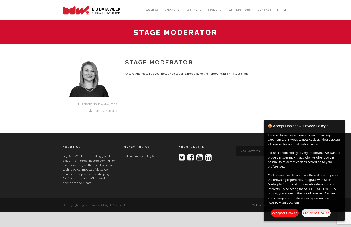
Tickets (214, 10)
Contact (264, 10)
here (155, 156)
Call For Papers (262, 205)
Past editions (239, 10)
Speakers (172, 10)
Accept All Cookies (284, 213)
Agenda (152, 10)
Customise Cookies (316, 213)
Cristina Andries (105, 110)
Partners (194, 10)
